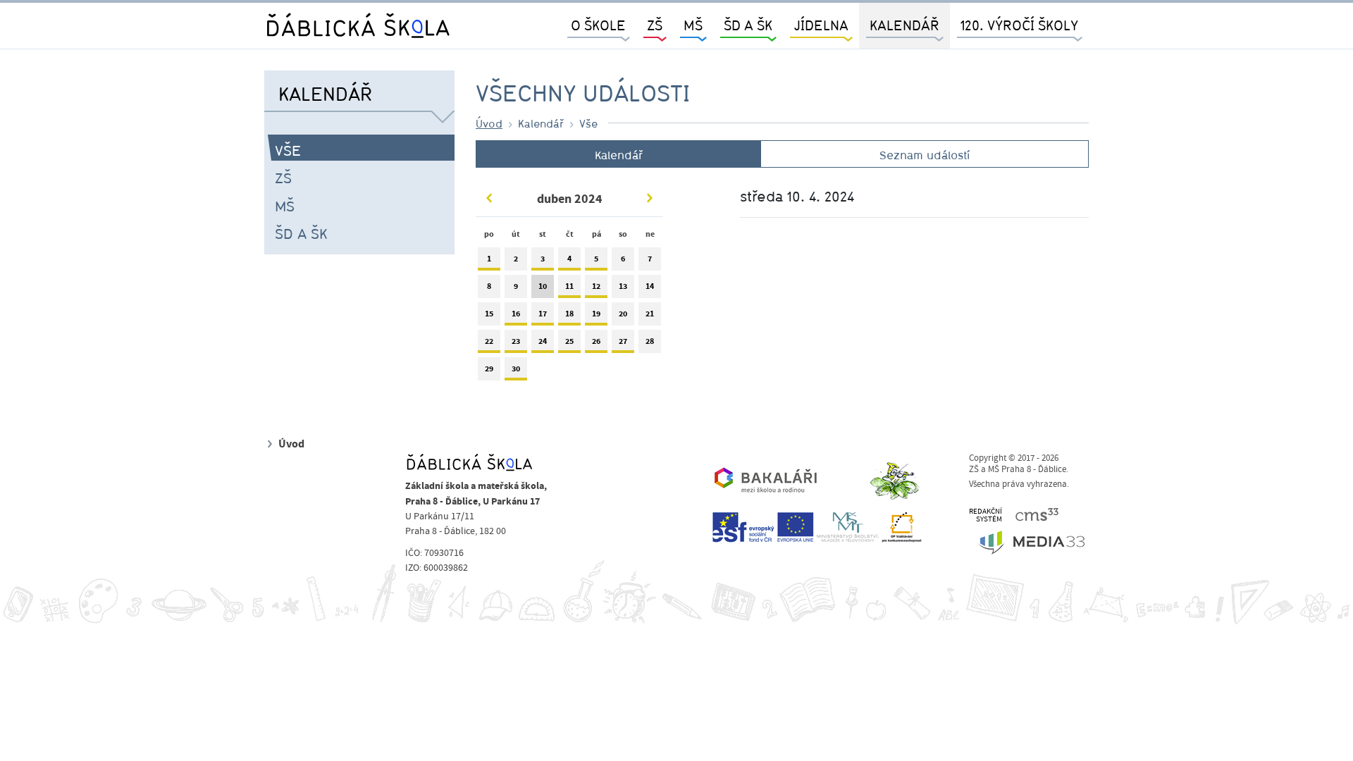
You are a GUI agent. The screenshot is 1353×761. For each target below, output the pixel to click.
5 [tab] (596, 258)
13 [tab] (623, 286)
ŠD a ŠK (301, 233)
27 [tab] (623, 341)
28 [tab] (649, 341)
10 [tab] (542, 286)
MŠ (285, 206)
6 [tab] (623, 258)
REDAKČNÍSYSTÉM (985, 515)
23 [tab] (516, 341)
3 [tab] (542, 258)
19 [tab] (596, 313)
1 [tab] (489, 258)
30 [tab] (516, 368)
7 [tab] (650, 258)
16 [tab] (516, 313)
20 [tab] (623, 313)
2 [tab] (516, 258)
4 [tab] (569, 258)
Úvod (489, 123)
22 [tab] (489, 341)
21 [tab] (649, 313)
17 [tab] (542, 313)
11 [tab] (569, 286)
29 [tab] (489, 368)
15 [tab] (489, 313)
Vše (288, 150)
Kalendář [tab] (619, 155)
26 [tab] (596, 341)
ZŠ (283, 177)
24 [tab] (542, 341)
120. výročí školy (1019, 25)
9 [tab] (516, 286)
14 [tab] (649, 286)
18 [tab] (569, 313)
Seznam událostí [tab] (924, 155)
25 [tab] (569, 341)
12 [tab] (596, 286)
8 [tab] (489, 286)
